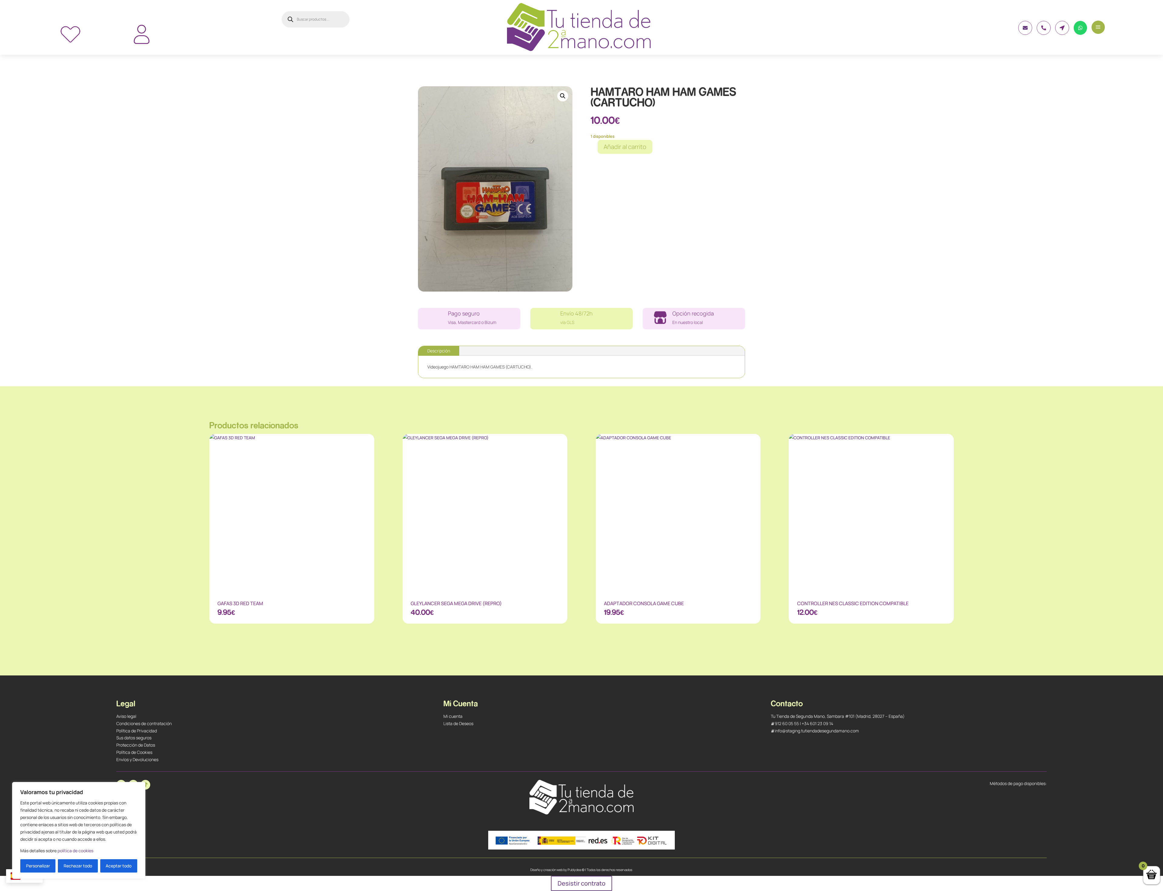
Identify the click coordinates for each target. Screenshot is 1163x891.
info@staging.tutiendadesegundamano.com (817, 731)
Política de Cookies (134, 752)
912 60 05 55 (787, 723)
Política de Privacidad (136, 731)
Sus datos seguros (133, 738)
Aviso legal (126, 716)
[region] (78, 830)
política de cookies (75, 850)
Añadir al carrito (625, 147)
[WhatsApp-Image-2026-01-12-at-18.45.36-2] (1025, 33)
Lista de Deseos (458, 723)
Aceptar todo (118, 866)
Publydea (574, 869)
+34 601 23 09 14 (817, 723)
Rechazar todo (78, 866)
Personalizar (38, 866)
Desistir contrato (581, 883)
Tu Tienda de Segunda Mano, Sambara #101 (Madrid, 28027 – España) (838, 716)
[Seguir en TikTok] (145, 785)
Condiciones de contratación (144, 723)
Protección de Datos (135, 745)
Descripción (438, 351)
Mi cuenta (452, 716)
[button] (562, 96)
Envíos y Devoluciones (137, 759)
